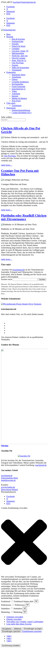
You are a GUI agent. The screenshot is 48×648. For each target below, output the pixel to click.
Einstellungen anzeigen (33, 629)
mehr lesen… (6, 165)
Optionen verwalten (14, 617)
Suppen (15, 65)
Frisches (15, 44)
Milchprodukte (18, 53)
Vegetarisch (16, 70)
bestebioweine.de (8, 480)
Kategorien (11, 72)
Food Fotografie (18, 86)
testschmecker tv (19, 89)
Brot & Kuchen (18, 39)
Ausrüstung (16, 105)
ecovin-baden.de (8, 487)
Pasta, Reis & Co (19, 60)
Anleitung (16, 94)
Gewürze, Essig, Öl (20, 51)
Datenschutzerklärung (21, 110)
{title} (9, 636)
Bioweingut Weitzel (9, 489)
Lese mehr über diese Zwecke (19, 624)
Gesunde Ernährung (20, 82)
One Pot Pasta (18, 63)
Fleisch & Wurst (18, 46)
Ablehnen (17, 629)
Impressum (11, 108)
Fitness (15, 79)
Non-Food (16, 101)
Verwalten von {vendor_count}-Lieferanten (24, 621)
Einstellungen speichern (11, 631)
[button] (24, 542)
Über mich (10, 103)
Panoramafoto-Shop (9, 478)
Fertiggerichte (17, 41)
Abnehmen (16, 77)
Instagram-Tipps (18, 75)
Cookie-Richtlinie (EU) (21, 112)
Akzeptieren (6, 629)
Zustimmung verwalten (11, 646)
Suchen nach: (6, 279)
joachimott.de (18, 270)
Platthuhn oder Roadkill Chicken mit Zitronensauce (23, 217)
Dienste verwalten (14, 619)
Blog (8, 34)
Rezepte (9, 37)
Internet (15, 96)
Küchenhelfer (17, 84)
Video (14, 91)
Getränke (15, 48)
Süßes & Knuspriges (20, 67)
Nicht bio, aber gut (19, 56)
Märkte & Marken (19, 98)
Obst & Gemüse (18, 58)
